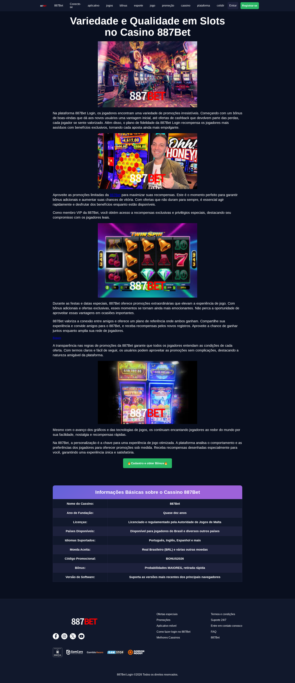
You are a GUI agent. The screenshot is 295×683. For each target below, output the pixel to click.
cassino (185, 5)
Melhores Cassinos (168, 637)
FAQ (213, 631)
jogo (152, 5)
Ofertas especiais (167, 614)
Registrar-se (249, 5)
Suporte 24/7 (218, 620)
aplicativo (93, 5)
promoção (168, 5)
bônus (123, 5)
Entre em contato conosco (226, 625)
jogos (109, 5)
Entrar (233, 5)
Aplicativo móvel (167, 625)
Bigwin (57, 337)
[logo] (43, 5)
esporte (138, 5)
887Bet (58, 5)
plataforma (203, 5)
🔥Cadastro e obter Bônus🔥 (147, 463)
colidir (220, 5)
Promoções (163, 620)
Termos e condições (223, 614)
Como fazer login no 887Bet (173, 631)
